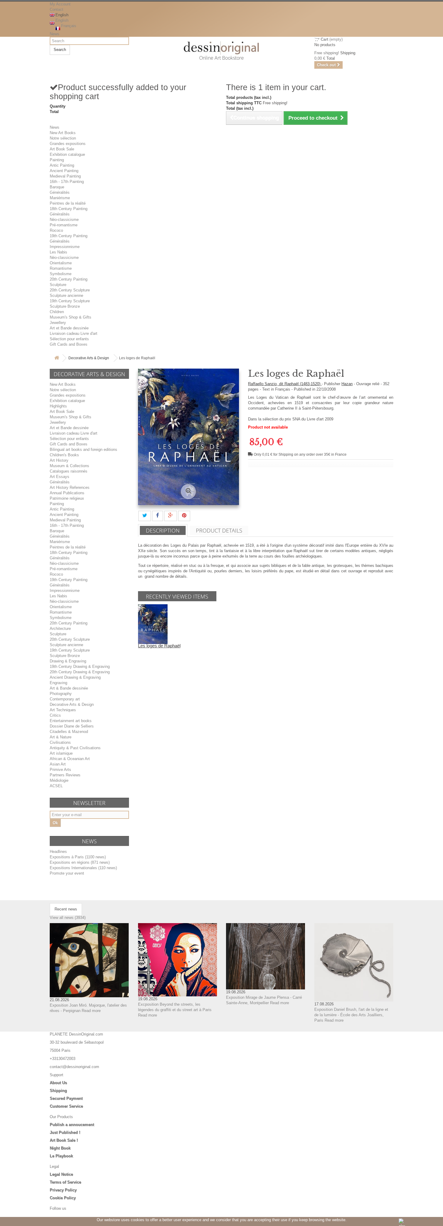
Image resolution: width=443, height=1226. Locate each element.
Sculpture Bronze (65, 306)
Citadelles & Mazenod (69, 731)
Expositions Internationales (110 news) (83, 868)
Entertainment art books (71, 720)
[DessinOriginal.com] (222, 48)
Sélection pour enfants (69, 339)
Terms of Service (65, 1182)
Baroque (57, 187)
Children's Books (64, 455)
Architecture (60, 628)
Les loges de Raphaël (159, 645)
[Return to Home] (56, 358)
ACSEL (56, 786)
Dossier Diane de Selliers (72, 726)
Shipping (58, 1090)
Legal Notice (61, 1174)
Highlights (58, 406)
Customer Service (66, 1106)
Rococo (56, 230)
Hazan (347, 384)
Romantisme (61, 268)
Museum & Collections (69, 466)
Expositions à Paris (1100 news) (78, 857)
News (54, 34)
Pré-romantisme (63, 225)
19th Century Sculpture (70, 301)
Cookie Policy (63, 1198)
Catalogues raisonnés (68, 471)
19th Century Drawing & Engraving (80, 666)
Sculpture (58, 284)
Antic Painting (62, 165)
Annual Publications (67, 493)
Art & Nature (60, 737)
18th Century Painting (68, 208)
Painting (57, 160)
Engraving (58, 683)
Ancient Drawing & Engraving (75, 677)
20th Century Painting (68, 279)
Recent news (66, 909)
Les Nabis (58, 252)
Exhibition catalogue (67, 154)
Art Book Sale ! (64, 1140)
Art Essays (59, 476)
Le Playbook (61, 1156)
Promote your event (67, 873)
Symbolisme (60, 274)
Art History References (70, 487)
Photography (61, 693)
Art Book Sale (62, 149)
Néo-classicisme (64, 219)
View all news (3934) (68, 917)
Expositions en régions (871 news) (80, 862)
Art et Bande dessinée (69, 328)
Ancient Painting (64, 170)
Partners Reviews (65, 775)
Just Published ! (65, 1132)
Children (57, 312)
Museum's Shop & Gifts (70, 317)
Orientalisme (61, 263)
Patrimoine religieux (67, 498)
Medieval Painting (65, 176)
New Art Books (63, 132)
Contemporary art (65, 699)
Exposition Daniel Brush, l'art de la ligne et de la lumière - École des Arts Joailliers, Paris (351, 1015)
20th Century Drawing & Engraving (80, 672)
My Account (60, 4)
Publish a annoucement (72, 1124)
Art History (59, 460)
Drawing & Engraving (68, 661)
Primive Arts (60, 769)
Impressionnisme (65, 246)
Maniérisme (60, 198)
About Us (58, 1082)
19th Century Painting (68, 236)
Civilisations (60, 742)
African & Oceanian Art (70, 758)
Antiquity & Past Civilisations (75, 748)
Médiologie (59, 780)
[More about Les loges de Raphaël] (153, 623)
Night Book (60, 1148)
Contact (56, 9)
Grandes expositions (68, 143)
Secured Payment (66, 1098)
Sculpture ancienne (66, 295)
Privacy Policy (63, 1190)
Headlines (58, 851)
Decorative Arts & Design (88, 358)
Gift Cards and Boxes (68, 344)
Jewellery (58, 322)
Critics (55, 715)
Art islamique (61, 753)
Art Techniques (63, 710)
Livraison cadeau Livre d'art (73, 333)
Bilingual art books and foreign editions (83, 449)
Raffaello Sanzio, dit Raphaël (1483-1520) (285, 384)
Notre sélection (63, 138)
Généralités (60, 192)
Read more (91, 1010)
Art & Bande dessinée (69, 688)
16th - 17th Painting (67, 181)
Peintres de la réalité (68, 203)
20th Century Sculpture (70, 290)
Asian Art (58, 764)
